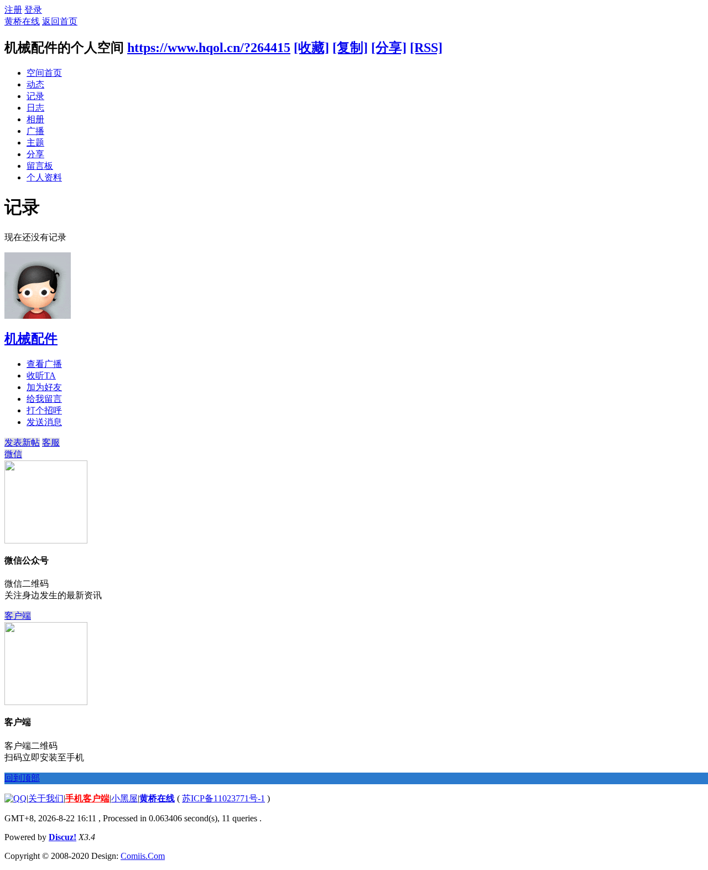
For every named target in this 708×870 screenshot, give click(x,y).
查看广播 (44, 364)
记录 (35, 96)
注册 (13, 9)
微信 (13, 454)
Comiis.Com (143, 856)
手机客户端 (87, 798)
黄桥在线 (22, 21)
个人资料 (44, 177)
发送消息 (44, 422)
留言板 (40, 165)
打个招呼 (44, 410)
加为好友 (44, 387)
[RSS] (426, 47)
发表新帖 (22, 442)
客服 (51, 442)
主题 (35, 142)
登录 (33, 9)
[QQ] (15, 798)
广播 (35, 131)
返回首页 (59, 21)
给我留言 (44, 398)
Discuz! (62, 837)
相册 (35, 119)
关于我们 (46, 798)
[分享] (389, 47)
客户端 (17, 615)
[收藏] (311, 47)
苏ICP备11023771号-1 (223, 798)
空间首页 (44, 72)
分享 (35, 154)
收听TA (41, 375)
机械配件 (31, 339)
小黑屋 (124, 798)
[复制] (350, 47)
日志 (35, 107)
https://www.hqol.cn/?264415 (208, 47)
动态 (35, 84)
